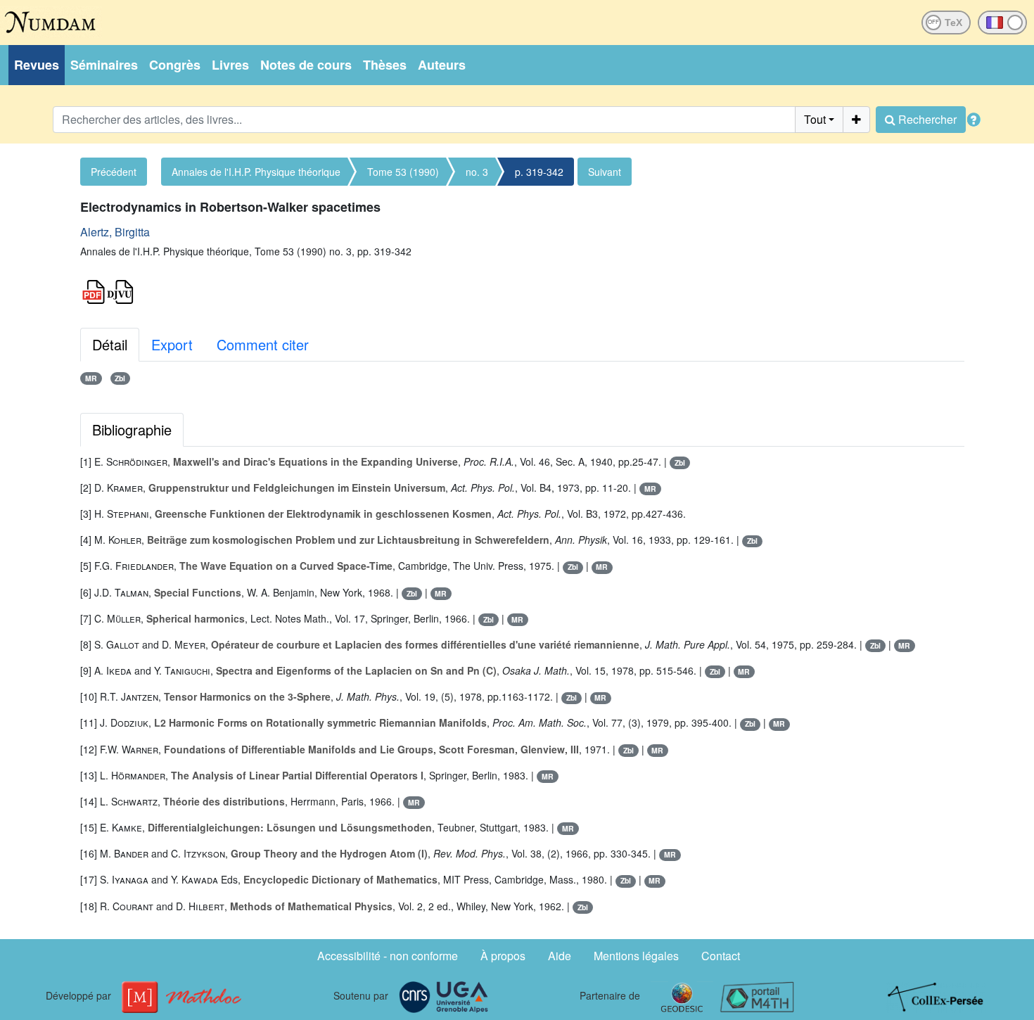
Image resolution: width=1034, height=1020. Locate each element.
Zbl (120, 378)
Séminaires (104, 65)
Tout (815, 119)
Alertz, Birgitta (115, 232)
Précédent (113, 172)
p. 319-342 (539, 172)
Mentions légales (636, 956)
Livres (230, 65)
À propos (502, 956)
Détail (109, 344)
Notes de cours (306, 65)
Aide (559, 956)
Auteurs (442, 65)
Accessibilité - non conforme (387, 956)
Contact (720, 956)
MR (91, 378)
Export (172, 344)
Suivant (604, 172)
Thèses (385, 65)
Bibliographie (132, 429)
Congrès (174, 65)
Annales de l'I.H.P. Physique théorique (256, 172)
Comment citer (263, 344)
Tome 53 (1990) (403, 172)
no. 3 (477, 172)
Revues (36, 65)
